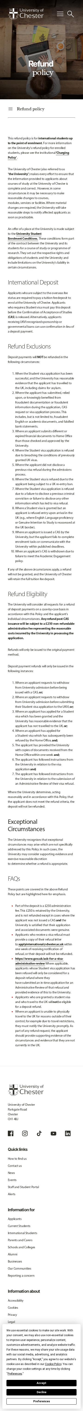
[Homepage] (26, 14)
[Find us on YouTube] (53, 1133)
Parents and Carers (20, 1240)
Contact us (15, 1166)
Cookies (13, 1308)
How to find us (17, 1159)
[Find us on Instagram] (25, 1133)
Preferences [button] (15, 1373)
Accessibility (16, 1301)
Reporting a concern (21, 1276)
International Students (22, 1233)
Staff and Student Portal (23, 1187)
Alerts (11, 1194)
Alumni (12, 1254)
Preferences (41, 1401)
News (11, 1173)
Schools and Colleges (21, 1247)
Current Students (19, 1226)
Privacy (12, 1315)
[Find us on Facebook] (10, 1133)
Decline (41, 1392)
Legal (11, 1322)
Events (12, 1180)
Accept (41, 1383)
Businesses (15, 1261)
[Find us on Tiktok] (39, 1133)
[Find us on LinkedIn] (68, 1133)
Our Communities (19, 1268)
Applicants (15, 1219)
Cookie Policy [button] (53, 1364)
